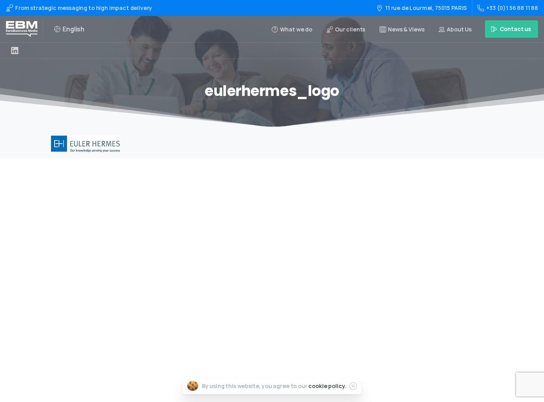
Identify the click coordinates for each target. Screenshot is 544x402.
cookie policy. (327, 386)
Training (251, 232)
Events (249, 257)
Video (248, 244)
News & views (258, 295)
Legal (247, 308)
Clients (250, 282)
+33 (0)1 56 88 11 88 (512, 8)
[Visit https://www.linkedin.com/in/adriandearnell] (15, 50)
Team (248, 270)
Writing (250, 219)
